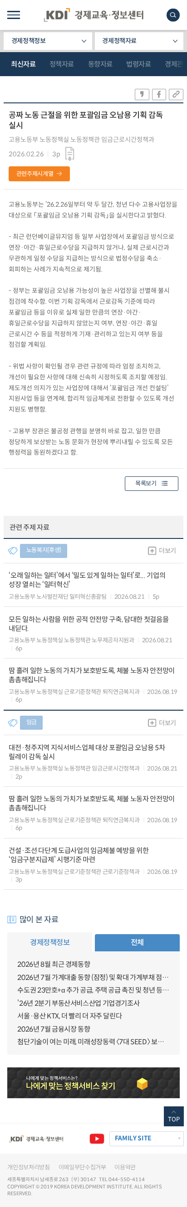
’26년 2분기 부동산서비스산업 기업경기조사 (78, 1003)
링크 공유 (176, 94)
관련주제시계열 (35, 174)
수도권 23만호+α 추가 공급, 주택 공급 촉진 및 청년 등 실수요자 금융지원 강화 (93, 990)
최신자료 (23, 64)
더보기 (167, 551)
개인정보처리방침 (28, 1167)
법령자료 (138, 64)
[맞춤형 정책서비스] (93, 1082)
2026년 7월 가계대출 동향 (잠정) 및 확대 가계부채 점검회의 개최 (93, 977)
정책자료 (61, 64)
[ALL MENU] (13, 15)
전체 (137, 942)
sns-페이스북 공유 (159, 94)
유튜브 (96, 1138)
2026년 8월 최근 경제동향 (53, 964)
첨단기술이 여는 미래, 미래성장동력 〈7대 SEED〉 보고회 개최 (93, 1041)
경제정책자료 (119, 41)
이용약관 (125, 1167)
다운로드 (70, 153)
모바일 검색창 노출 (173, 15)
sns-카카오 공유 (142, 94)
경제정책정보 (28, 41)
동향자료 (100, 64)
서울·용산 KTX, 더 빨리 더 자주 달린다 (69, 1016)
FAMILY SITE (133, 1138)
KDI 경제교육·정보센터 (93, 15)
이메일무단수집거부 (82, 1167)
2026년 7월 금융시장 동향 (53, 1029)
